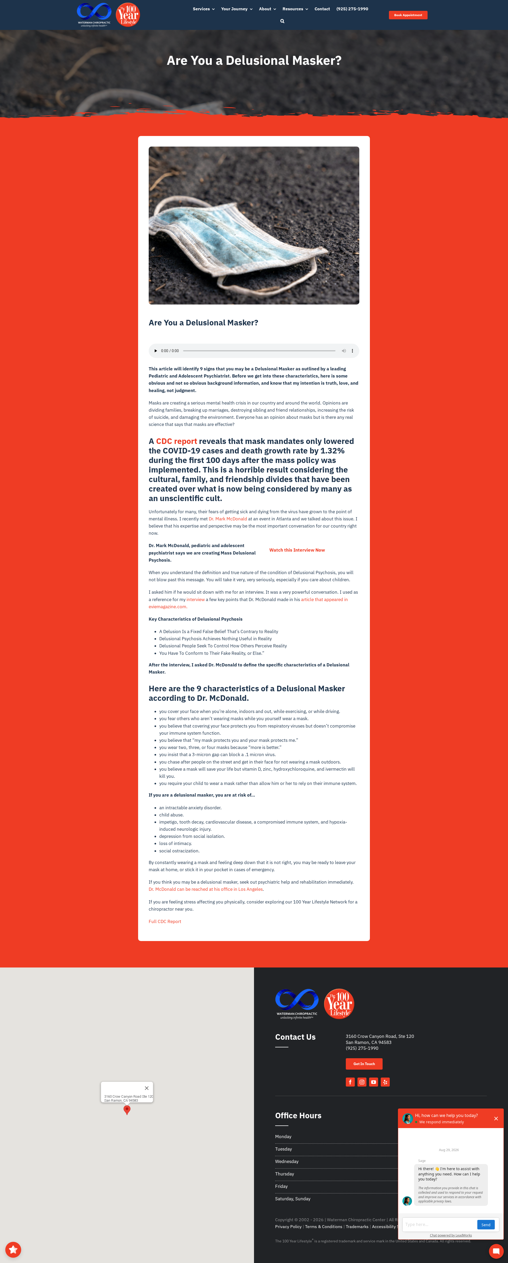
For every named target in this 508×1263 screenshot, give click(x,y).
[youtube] (373, 1082)
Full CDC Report (165, 921)
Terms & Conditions (323, 1226)
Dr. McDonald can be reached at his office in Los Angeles (206, 889)
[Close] (146, 1088)
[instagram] (361, 1082)
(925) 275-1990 (362, 1048)
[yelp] (385, 1082)
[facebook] (350, 1082)
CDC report (176, 441)
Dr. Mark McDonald (228, 519)
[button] (282, 21)
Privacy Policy (288, 1226)
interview (196, 599)
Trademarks (357, 1226)
